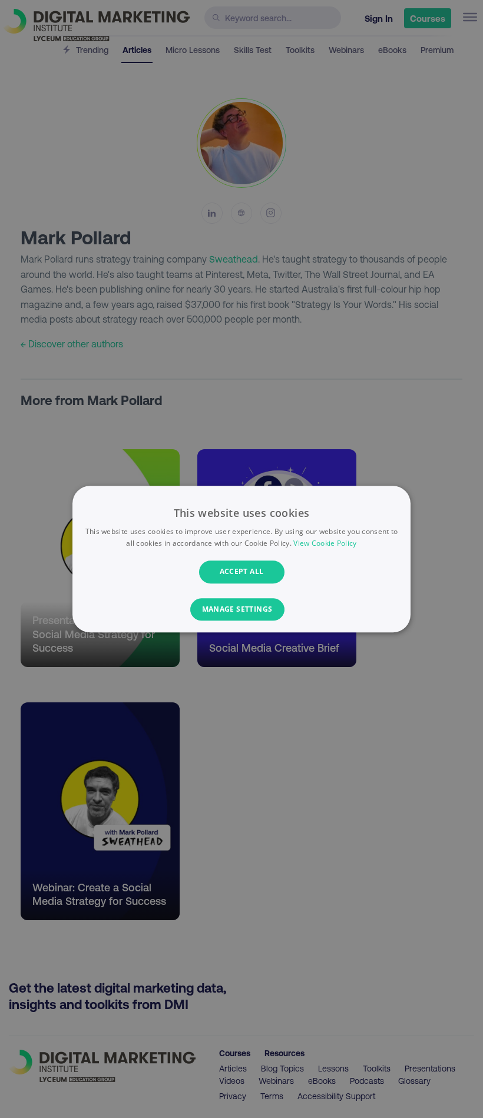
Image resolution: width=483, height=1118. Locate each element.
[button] (241, 609)
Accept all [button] (242, 572)
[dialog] (241, 559)
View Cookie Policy (324, 543)
